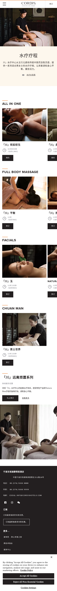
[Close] (51, 557)
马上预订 (10, 398)
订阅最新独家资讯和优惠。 (16, 522)
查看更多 (25, 398)
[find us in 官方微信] (18, 503)
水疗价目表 (31, 75)
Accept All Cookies (28, 576)
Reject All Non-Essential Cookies (28, 582)
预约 (8, 158)
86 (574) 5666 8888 (19, 483)
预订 (8, 226)
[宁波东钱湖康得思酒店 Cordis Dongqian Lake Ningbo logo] (28, 4)
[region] (28, 572)
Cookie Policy (26, 570)
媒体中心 (7, 549)
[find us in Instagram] (11, 503)
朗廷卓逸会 (8, 543)
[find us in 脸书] (5, 503)
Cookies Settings (28, 588)
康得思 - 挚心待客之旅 (13, 537)
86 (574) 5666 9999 (19, 489)
